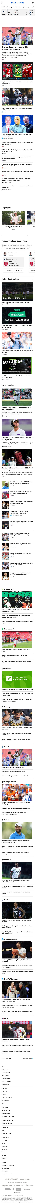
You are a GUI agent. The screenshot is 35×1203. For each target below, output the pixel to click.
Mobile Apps (5, 1084)
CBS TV (4, 1103)
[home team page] (7, 264)
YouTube (4, 1141)
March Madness (6, 1081)
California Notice (7, 1123)
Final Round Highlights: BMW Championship (13, 223)
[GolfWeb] (17, 1192)
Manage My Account (8, 1165)
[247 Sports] (7, 1185)
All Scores (10, 12)
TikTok (3, 1143)
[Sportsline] (18, 1185)
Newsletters (5, 1168)
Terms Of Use (6, 1110)
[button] (2, 2)
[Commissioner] (9, 1188)
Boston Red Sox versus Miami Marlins (20, 12)
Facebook (4, 1149)
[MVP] (18, 1188)
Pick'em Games (6, 1070)
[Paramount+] (29, 1185)
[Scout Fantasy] (26, 1189)
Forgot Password (6, 1174)
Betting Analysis (6, 1078)
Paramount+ (5, 1100)
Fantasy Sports (6, 1073)
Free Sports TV (6, 1075)
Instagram (4, 1146)
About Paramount (7, 1097)
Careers (4, 1094)
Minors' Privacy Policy (8, 1116)
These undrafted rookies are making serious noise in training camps (17, 100)
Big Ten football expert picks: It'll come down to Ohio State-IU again (17, 74)
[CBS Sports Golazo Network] (17, 1182)
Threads (4, 1155)
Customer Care (6, 1133)
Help (3, 1130)
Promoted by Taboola (27, 1058)
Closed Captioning (7, 1120)
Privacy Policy (6, 1113)
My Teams (5, 1171)
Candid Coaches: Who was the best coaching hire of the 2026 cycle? (17, 127)
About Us (4, 1091)
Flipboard (4, 1158)
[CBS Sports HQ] (25, 1179)
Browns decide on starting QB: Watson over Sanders (17, 43)
